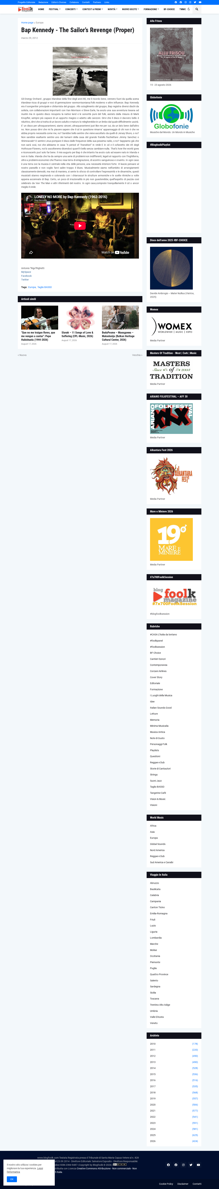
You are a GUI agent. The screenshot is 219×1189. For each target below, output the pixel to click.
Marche (154, 944)
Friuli (152, 919)
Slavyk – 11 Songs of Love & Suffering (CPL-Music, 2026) (77, 334)
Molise (153, 950)
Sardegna (155, 986)
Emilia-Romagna (159, 913)
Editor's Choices (58, 2)
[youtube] (200, 2)
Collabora (74, 2)
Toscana (154, 998)
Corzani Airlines (158, 671)
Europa (39, 22)
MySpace (26, 272)
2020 (174, 1104)
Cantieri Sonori (158, 659)
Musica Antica (157, 732)
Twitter (25, 279)
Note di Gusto (157, 738)
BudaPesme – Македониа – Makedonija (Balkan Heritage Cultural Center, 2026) (118, 336)
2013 (174, 1062)
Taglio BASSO (44, 287)
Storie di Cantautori (160, 768)
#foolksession (157, 646)
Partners (97, 2)
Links (106, 2)
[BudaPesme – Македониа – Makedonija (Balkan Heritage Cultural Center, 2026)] (120, 318)
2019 (174, 1098)
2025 (174, 1135)
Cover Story (156, 677)
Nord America (157, 850)
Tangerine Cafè (158, 793)
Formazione (156, 689)
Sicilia (153, 992)
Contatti (86, 2)
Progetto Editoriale (26, 2)
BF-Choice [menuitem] (169, 9)
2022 (174, 1116)
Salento (154, 980)
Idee (152, 701)
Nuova (23, 355)
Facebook (26, 276)
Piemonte (155, 962)
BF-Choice (155, 652)
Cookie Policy (166, 1184)
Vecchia (136, 355)
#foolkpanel (156, 640)
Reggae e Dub (157, 762)
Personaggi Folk (158, 744)
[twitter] (195, 2)
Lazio (153, 925)
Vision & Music (157, 799)
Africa (153, 825)
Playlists (154, 750)
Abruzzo (154, 883)
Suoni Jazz (156, 780)
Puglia (153, 968)
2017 (174, 1086)
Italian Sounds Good (161, 707)
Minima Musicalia (159, 725)
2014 (174, 1068)
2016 (174, 1080)
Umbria (154, 1011)
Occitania (155, 956)
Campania (155, 901)
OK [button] (12, 1179)
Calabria (154, 895)
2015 (174, 1074)
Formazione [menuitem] (150, 9)
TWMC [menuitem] (182, 9)
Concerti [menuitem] (70, 9)
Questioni (155, 756)
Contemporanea (158, 665)
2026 (174, 1141)
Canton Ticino (157, 907)
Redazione (43, 2)
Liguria (153, 931)
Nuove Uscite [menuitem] (129, 9)
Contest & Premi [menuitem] (91, 9)
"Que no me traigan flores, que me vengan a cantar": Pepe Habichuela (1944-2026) (38, 336)
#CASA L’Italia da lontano (163, 634)
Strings (154, 774)
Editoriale (155, 683)
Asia (152, 832)
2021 (174, 1110)
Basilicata (155, 889)
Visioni (153, 805)
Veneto (154, 1023)
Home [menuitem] (41, 9)
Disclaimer (182, 1184)
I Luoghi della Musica (161, 695)
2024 (174, 1129)
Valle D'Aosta (157, 1017)
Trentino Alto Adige (160, 1004)
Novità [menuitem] (111, 9)
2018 (174, 1092)
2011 (174, 1049)
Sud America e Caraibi (161, 862)
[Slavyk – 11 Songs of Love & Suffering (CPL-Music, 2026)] (80, 318)
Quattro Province (159, 974)
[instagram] (185, 2)
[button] (188, 9)
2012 (174, 1056)
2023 (174, 1123)
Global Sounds (157, 844)
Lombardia (156, 937)
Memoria (154, 719)
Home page (27, 22)
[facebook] (176, 2)
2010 (174, 1043)
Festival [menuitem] (54, 9)
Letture (154, 713)
